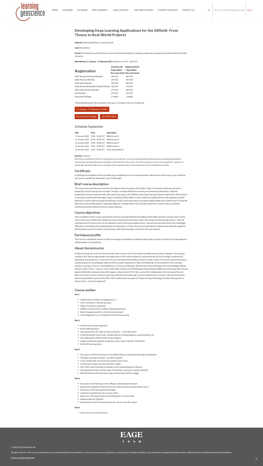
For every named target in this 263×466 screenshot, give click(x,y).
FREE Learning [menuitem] (99, 10)
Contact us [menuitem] (188, 10)
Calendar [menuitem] (67, 10)
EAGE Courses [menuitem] (120, 10)
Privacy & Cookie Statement (23, 457)
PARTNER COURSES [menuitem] (143, 10)
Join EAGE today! (109, 116)
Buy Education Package (86, 116)
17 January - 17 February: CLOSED (92, 109)
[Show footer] (256, 459)
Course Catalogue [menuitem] (168, 10)
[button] (209, 10)
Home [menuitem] (55, 10)
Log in (249, 10)
